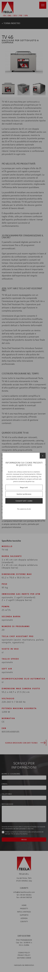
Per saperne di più (24, 509)
